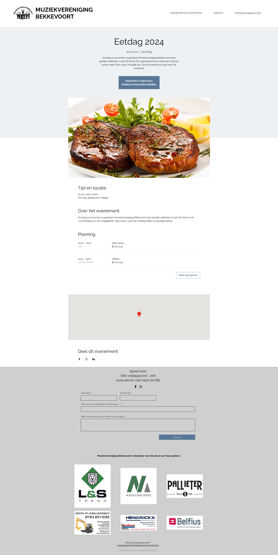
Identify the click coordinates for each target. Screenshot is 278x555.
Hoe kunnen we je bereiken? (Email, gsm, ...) (101, 404)
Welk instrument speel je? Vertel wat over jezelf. (102, 416)
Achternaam (125, 393)
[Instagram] (140, 386)
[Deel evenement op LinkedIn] (93, 359)
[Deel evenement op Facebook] (79, 359)
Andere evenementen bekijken (139, 84)
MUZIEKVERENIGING (64, 9)
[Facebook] (135, 386)
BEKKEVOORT (54, 16)
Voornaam (85, 393)
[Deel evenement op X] (86, 359)
